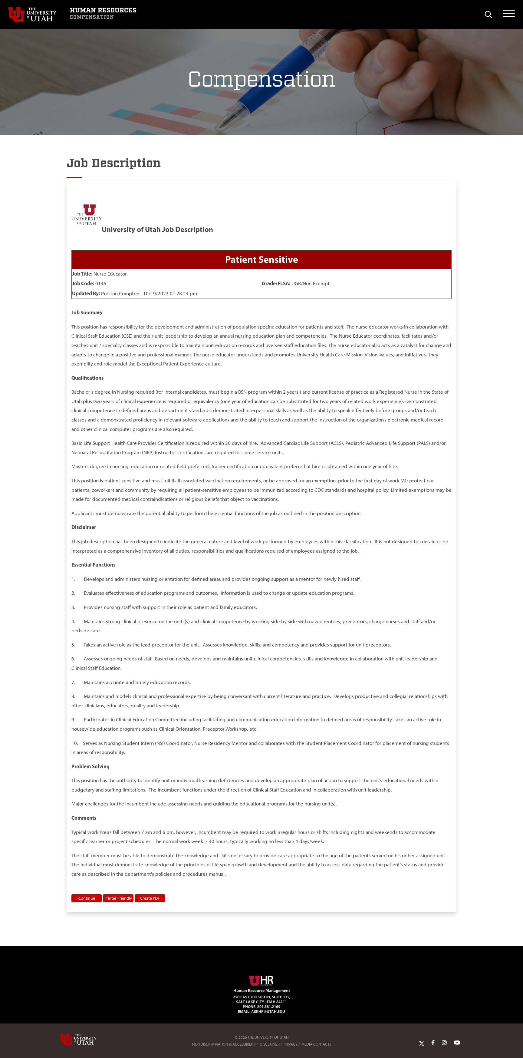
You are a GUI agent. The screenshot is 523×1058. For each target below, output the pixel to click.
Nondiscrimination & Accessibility (224, 1044)
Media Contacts (316, 1044)
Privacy (291, 1044)
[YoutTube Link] (457, 1043)
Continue (86, 898)
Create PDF (150, 898)
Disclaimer (270, 1044)
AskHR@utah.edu (268, 1011)
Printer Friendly (118, 898)
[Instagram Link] (444, 1043)
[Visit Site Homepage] (261, 979)
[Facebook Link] (433, 1043)
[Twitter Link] (421, 1043)
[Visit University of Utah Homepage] (35, 14)
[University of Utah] (87, 1039)
